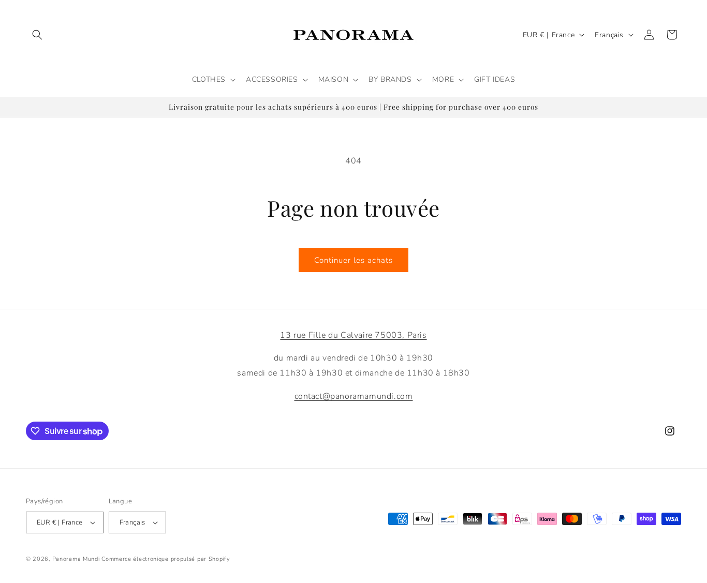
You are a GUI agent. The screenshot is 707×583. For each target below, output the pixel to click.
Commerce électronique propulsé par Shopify (165, 559)
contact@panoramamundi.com (353, 396)
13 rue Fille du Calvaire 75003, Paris (353, 335)
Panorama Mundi (76, 559)
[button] (37, 34)
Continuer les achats (353, 260)
